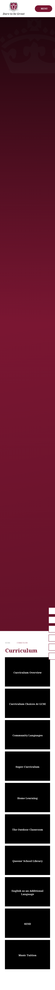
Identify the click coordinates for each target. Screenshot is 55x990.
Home (7, 643)
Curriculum (22, 643)
